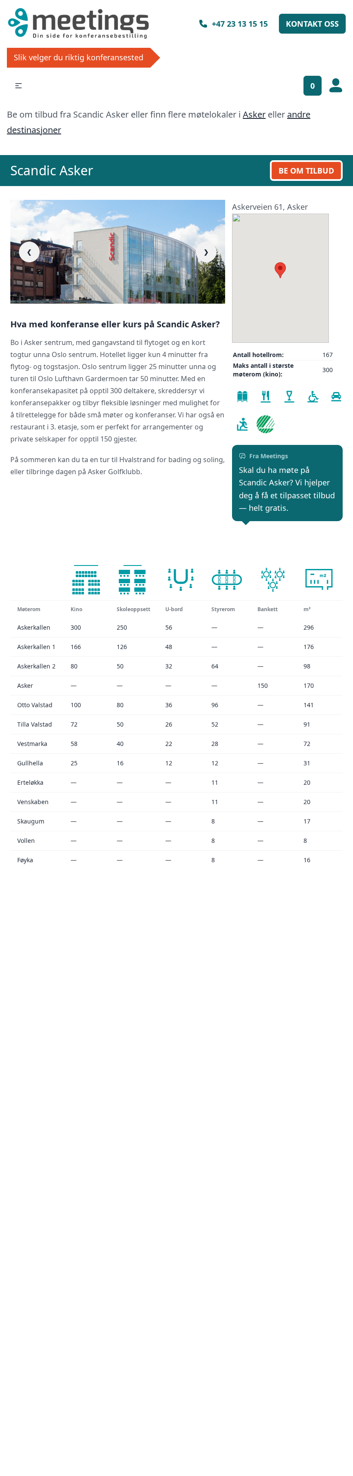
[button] (18, 85)
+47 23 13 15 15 (240, 24)
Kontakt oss (312, 24)
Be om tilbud (306, 170)
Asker (254, 114)
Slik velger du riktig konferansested (78, 57)
